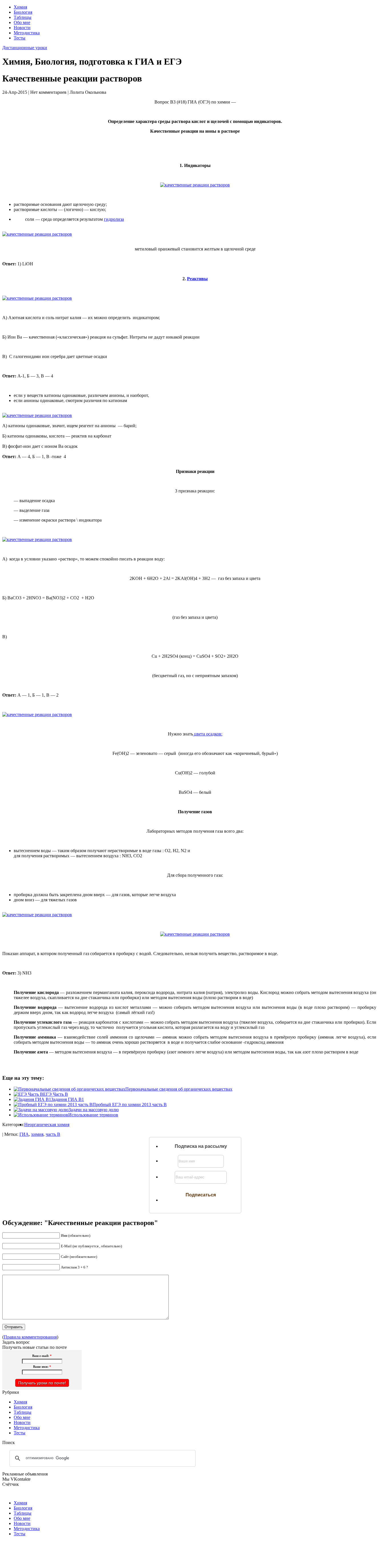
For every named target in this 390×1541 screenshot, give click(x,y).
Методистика (27, 32)
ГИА (24, 1134)
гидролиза (114, 219)
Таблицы (22, 17)
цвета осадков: (207, 733)
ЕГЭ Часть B (55, 1094)
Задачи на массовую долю (94, 1109)
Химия (20, 7)
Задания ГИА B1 (67, 1099)
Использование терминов (93, 1114)
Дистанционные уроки (24, 47)
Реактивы (197, 278)
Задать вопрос (16, 1342)
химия (37, 1134)
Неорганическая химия (46, 1124)
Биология (23, 12)
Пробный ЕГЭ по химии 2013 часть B (130, 1104)
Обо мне (22, 22)
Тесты (19, 37)
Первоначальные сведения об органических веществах (178, 1089)
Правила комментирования (30, 1337)
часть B (53, 1134)
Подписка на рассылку (201, 1146)
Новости (22, 27)
